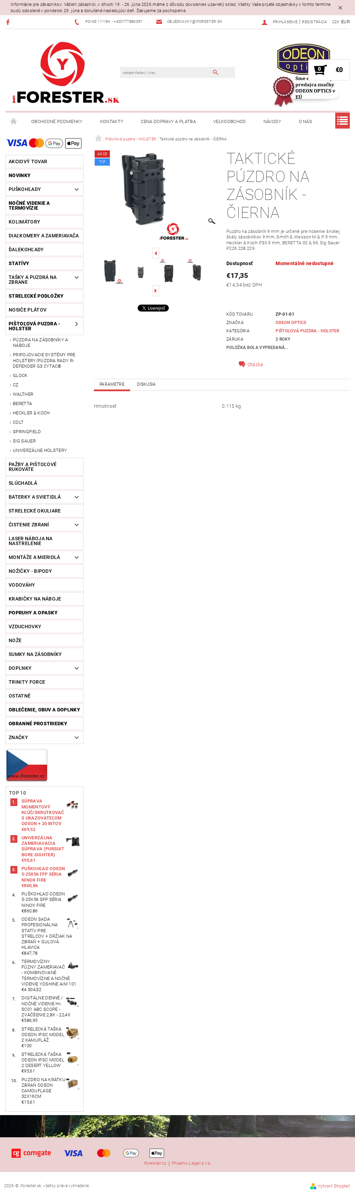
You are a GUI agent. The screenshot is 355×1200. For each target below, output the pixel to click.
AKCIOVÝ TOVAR (28, 161)
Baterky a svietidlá (35, 497)
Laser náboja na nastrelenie (31, 541)
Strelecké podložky (36, 296)
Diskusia (146, 384)
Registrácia (314, 22)
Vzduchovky (25, 626)
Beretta (22, 403)
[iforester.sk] (66, 73)
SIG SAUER (24, 441)
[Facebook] (8, 22)
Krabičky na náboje (35, 599)
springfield (27, 431)
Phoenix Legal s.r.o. (191, 1163)
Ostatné (20, 696)
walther (23, 394)
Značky (18, 737)
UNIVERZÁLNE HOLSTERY (40, 450)
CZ (16, 384)
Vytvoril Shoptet (334, 1186)
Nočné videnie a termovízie (29, 205)
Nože (15, 640)
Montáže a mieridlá (34, 557)
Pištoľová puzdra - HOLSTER (35, 326)
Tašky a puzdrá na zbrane (33, 279)
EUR (345, 21)
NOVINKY (20, 175)
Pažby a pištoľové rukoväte (33, 467)
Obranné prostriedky (38, 723)
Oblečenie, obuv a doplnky (44, 709)
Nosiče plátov (27, 310)
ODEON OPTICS (291, 322)
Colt (18, 422)
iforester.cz (155, 1163)
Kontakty (112, 121)
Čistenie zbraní (29, 524)
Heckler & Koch (31, 412)
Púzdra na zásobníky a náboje (40, 342)
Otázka (255, 364)
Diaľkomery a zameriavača (44, 235)
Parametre (111, 384)
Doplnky (20, 668)
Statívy (19, 263)
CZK (336, 22)
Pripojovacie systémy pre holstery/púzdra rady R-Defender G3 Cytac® (44, 360)
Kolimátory (24, 222)
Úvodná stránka (14, 122)
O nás (305, 121)
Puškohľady (25, 189)
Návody (272, 121)
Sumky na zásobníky (35, 654)
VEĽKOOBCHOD (229, 121)
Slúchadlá (23, 483)
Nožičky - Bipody (30, 571)
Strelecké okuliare (35, 511)
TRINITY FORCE (27, 682)
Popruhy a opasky (33, 612)
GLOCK (20, 375)
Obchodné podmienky (57, 121)
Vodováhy (22, 585)
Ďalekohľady (26, 249)
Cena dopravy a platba (168, 121)
